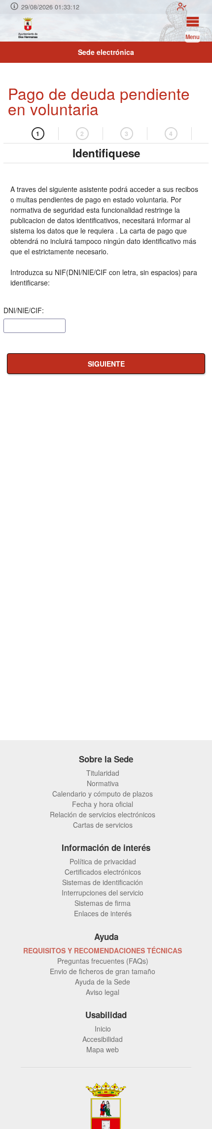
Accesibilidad (102, 1039)
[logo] (27, 27)
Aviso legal (102, 992)
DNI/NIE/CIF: (23, 310)
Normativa (103, 783)
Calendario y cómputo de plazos (102, 794)
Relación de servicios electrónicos (102, 814)
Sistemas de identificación (102, 882)
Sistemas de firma (102, 903)
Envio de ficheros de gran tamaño (102, 971)
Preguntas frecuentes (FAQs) (102, 961)
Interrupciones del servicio (102, 892)
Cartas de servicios (103, 825)
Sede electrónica (106, 52)
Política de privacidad (103, 861)
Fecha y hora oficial (102, 804)
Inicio (103, 1029)
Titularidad (102, 773)
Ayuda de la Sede (102, 982)
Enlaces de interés (103, 913)
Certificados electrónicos (103, 872)
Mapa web (102, 1049)
